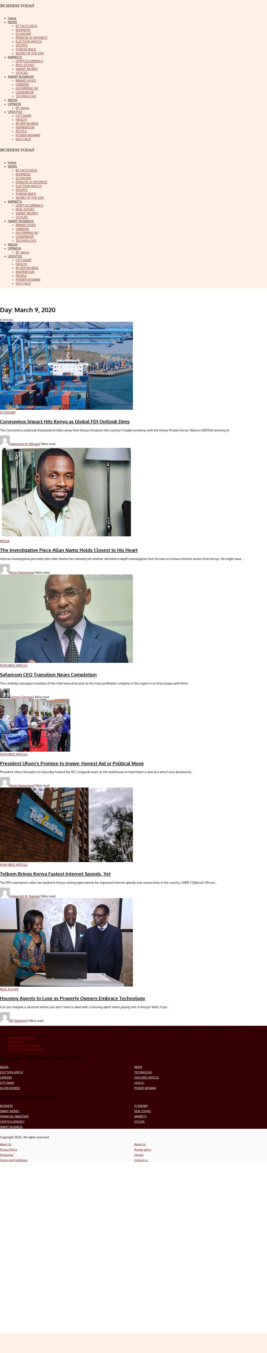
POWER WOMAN (145, 1088)
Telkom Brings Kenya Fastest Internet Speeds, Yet (55, 874)
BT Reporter (18, 1021)
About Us (6, 1144)
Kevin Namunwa (21, 572)
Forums (138, 1155)
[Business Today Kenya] (17, 153)
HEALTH (139, 1083)
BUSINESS (6, 1106)
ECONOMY (141, 1106)
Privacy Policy (8, 1149)
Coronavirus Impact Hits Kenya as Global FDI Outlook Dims (65, 421)
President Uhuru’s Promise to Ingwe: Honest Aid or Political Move (72, 763)
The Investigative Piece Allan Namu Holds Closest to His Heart (69, 550)
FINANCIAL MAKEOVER (14, 1116)
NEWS (138, 1067)
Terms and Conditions (14, 1160)
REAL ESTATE (142, 1111)
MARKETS (140, 1116)
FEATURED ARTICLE (146, 1077)
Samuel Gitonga (21, 697)
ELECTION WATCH (11, 1072)
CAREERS (6, 1077)
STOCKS (139, 1121)
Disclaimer (6, 1155)
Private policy (142, 1149)
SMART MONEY (9, 1111)
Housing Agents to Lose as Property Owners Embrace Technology (72, 998)
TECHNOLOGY (143, 1072)
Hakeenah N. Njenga (24, 444)
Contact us (141, 1160)
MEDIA (4, 1067)
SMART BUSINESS (11, 1127)
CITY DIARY (7, 1083)
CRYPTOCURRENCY (12, 1121)
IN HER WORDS (10, 1088)
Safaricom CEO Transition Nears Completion (48, 674)
